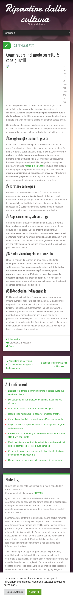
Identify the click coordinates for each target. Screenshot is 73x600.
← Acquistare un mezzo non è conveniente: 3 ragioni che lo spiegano (19, 364)
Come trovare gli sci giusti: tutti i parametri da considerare (35, 460)
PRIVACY (38, 493)
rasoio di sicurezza (34, 166)
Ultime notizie (14, 339)
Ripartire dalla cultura (35, 13)
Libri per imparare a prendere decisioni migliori (30, 408)
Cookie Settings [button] (15, 592)
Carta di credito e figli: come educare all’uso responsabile (35, 419)
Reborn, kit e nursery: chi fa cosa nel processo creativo (34, 414)
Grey (11, 346)
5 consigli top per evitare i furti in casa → (54, 365)
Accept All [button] (34, 592)
